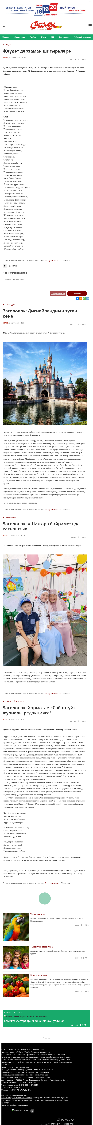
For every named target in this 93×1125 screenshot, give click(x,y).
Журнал (6, 37)
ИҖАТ (8, 45)
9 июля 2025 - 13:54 (17, 323)
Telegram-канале (53, 260)
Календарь (64, 37)
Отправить (77, 294)
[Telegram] (87, 298)
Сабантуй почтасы (82, 37)
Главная (46, 1038)
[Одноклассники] (80, 298)
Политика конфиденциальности (14, 1105)
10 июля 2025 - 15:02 (17, 58)
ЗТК (52, 37)
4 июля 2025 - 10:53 (17, 719)
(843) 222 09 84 (68, 1124)
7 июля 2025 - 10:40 (17, 535)
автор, (6, 57)
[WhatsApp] (84, 298)
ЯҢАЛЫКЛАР (11, 517)
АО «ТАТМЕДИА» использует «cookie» (16, 1097)
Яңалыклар (19, 37)
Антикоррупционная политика (14, 1095)
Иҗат (43, 37)
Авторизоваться (58, 294)
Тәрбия (33, 37)
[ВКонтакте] (77, 298)
